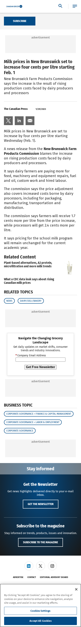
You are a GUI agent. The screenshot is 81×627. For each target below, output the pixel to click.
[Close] (76, 589)
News (9, 300)
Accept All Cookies (40, 620)
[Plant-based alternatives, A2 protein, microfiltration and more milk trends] (68, 268)
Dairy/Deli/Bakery (30, 300)
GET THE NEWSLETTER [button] (40, 504)
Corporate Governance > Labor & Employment (32, 422)
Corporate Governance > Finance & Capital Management (38, 413)
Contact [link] (31, 577)
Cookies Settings (40, 610)
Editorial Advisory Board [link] (54, 577)
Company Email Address (31, 355)
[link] (8, 120)
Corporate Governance (19, 430)
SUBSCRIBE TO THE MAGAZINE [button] (40, 542)
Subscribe (19, 21)
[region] (40, 605)
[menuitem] (8, 120)
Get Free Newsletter (40, 367)
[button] (74, 6)
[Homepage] (14, 6)
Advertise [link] (18, 577)
